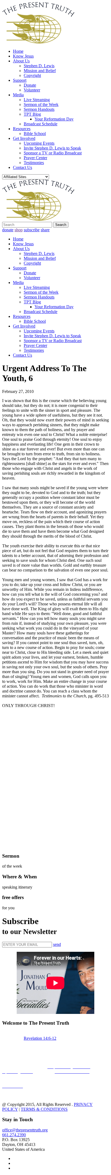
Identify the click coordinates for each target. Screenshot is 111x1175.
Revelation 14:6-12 (40, 1038)
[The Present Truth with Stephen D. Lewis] (38, 42)
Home (18, 51)
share (45, 230)
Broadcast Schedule (40, 124)
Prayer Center (35, 157)
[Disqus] (55, 779)
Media (18, 95)
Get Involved (24, 138)
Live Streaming (37, 99)
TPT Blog (32, 114)
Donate (30, 85)
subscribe (32, 230)
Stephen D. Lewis (39, 65)
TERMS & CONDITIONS (44, 1109)
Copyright (32, 75)
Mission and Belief (40, 70)
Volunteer (32, 90)
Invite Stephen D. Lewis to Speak (52, 148)
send (57, 944)
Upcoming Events (39, 143)
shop (19, 230)
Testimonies (34, 162)
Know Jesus (23, 56)
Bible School (35, 133)
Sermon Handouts (39, 109)
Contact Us (22, 167)
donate (7, 230)
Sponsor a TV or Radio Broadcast (53, 153)
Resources (21, 128)
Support (19, 80)
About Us (21, 61)
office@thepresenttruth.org (25, 1130)
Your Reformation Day (54, 119)
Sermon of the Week (41, 104)
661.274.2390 (14, 1135)
